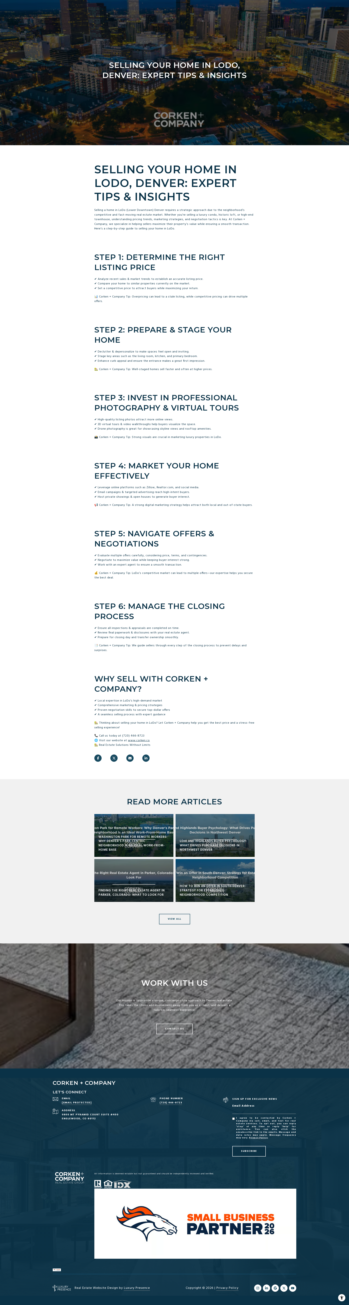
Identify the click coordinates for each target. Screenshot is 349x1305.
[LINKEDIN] (266, 1288)
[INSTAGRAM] (257, 1288)
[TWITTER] (284, 1288)
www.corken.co (139, 740)
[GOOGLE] (275, 1288)
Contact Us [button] (174, 1029)
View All (174, 919)
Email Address (243, 1106)
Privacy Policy (258, 1138)
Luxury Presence (137, 1288)
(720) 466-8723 (171, 1103)
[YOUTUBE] (292, 1288)
